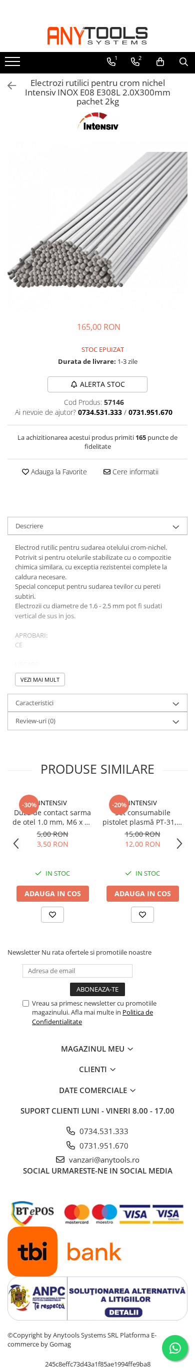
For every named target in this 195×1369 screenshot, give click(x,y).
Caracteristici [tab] (35, 702)
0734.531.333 (103, 1131)
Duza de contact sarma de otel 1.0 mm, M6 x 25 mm (52, 817)
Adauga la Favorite (58, 471)
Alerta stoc (102, 384)
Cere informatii (134, 471)
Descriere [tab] (29, 525)
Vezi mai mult (40, 679)
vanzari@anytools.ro (103, 1160)
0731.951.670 (103, 1146)
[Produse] (13, 64)
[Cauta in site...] (183, 62)
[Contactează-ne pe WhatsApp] (175, 1348)
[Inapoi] (7, 85)
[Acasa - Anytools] (98, 35)
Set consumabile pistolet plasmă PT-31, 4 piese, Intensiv (142, 817)
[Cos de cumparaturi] (160, 62)
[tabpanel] (98, 226)
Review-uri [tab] (36, 720)
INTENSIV (52, 802)
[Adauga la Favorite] (52, 915)
